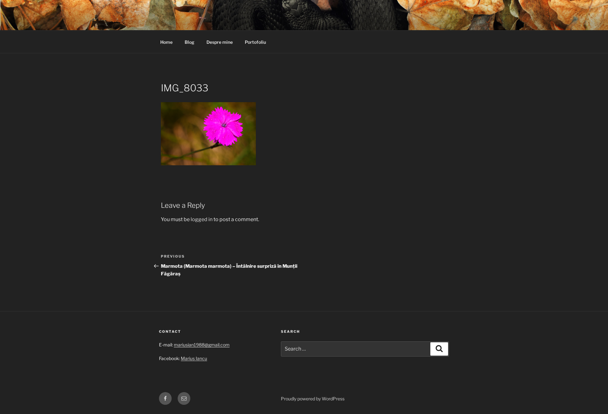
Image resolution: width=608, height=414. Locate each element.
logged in (201, 219)
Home (166, 42)
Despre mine (219, 42)
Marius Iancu (194, 358)
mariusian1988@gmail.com (202, 344)
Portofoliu (255, 42)
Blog (189, 42)
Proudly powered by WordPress (313, 398)
